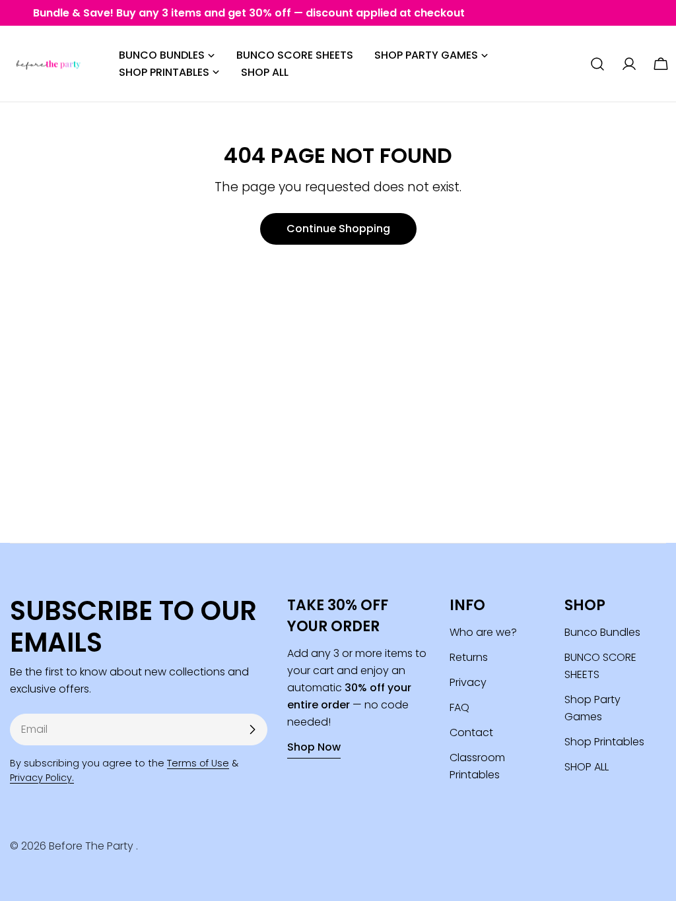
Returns (469, 657)
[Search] (597, 64)
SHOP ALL (586, 766)
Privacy (468, 682)
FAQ (459, 707)
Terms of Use (198, 763)
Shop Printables (604, 741)
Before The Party (92, 846)
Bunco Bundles (602, 632)
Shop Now (314, 747)
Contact (471, 732)
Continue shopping (338, 228)
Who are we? (483, 632)
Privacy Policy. (42, 777)
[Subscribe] (252, 729)
